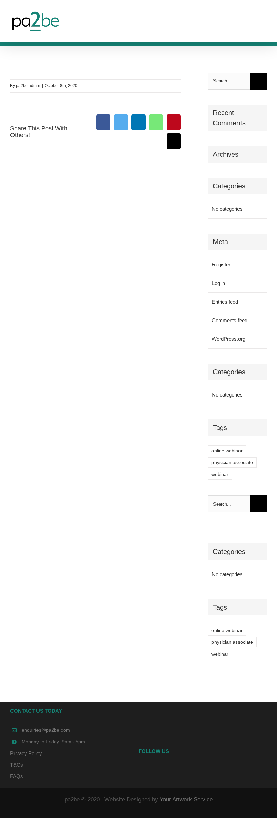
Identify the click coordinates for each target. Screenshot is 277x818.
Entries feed (225, 302)
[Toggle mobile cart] (252, 18)
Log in (218, 283)
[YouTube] (203, 770)
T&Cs (16, 765)
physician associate (232, 462)
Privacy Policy (26, 753)
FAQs (16, 776)
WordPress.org (228, 339)
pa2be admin (28, 85)
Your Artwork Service (186, 799)
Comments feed (229, 320)
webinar (219, 474)
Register (221, 264)
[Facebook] (194, 770)
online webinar (227, 450)
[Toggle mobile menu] (264, 18)
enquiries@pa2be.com (46, 730)
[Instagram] (212, 770)
